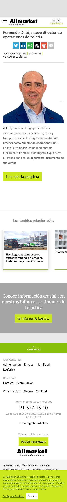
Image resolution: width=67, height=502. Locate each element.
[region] (33, 486)
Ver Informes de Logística (33, 318)
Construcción (11, 391)
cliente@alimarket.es (33, 423)
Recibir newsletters (33, 441)
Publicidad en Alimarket (16, 469)
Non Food (43, 364)
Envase (29, 364)
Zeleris (7, 128)
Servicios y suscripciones (44, 469)
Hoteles (8, 383)
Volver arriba (34, 349)
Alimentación (12, 364)
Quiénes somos (11, 465)
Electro (28, 391)
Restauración (25, 383)
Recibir (56, 21)
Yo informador (29, 465)
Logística (9, 370)
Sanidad (41, 391)
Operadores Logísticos (14, 53)
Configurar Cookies (13, 496)
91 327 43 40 (33, 407)
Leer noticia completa (22, 176)
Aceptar (32, 496)
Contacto (45, 465)
